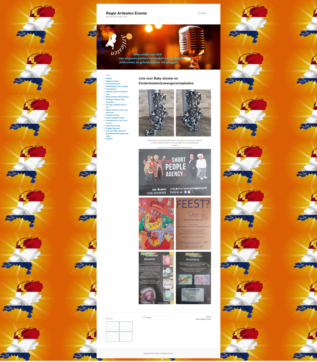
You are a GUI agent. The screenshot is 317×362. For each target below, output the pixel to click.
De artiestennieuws (113, 83)
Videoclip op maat (113, 125)
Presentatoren (111, 89)
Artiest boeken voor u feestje (117, 86)
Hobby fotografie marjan (115, 117)
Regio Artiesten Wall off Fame (117, 96)
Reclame (109, 138)
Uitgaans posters (112, 81)
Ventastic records (112, 115)
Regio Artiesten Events (126, 13)
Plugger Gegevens (113, 128)
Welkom (109, 78)
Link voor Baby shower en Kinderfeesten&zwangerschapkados (117, 133)
